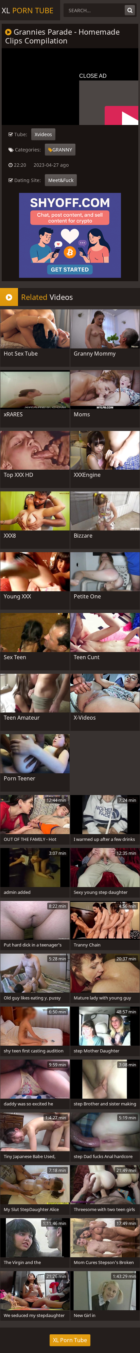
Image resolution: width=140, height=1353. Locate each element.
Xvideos (43, 134)
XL (27, 10)
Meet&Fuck (60, 180)
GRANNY (62, 149)
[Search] (130, 10)
